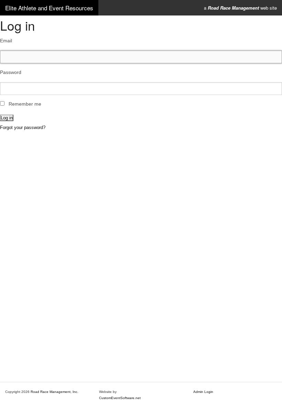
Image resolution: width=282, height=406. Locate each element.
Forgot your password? (22, 127)
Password (10, 72)
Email (6, 40)
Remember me (25, 104)
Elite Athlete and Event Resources (49, 7)
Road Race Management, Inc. (54, 392)
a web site (240, 7)
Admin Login (203, 392)
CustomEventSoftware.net (120, 398)
